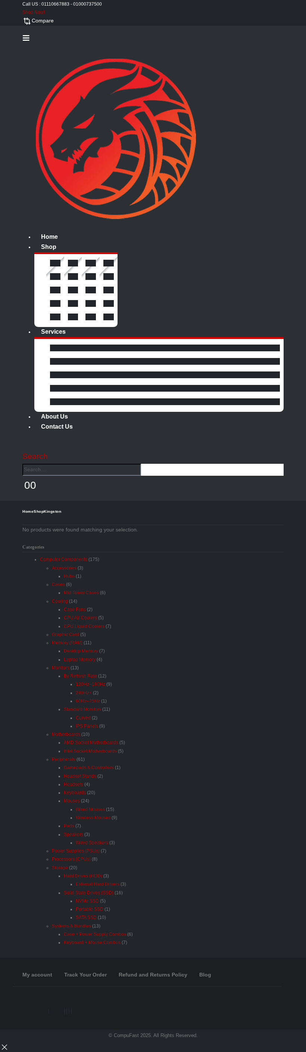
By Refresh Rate (80, 676)
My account (37, 975)
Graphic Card (65, 634)
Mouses (72, 800)
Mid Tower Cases (81, 592)
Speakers (73, 834)
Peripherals (63, 759)
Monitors (60, 667)
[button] (25, 38)
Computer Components (63, 559)
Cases (58, 584)
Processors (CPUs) (71, 859)
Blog (205, 975)
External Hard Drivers (97, 884)
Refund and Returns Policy (153, 975)
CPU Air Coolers (80, 617)
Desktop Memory (81, 651)
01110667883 (55, 3)
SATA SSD (86, 917)
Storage (60, 867)
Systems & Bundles (71, 926)
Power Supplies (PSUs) (76, 851)
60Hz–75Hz (88, 701)
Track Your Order (85, 975)
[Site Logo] (115, 138)
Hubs (69, 576)
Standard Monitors (82, 709)
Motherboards (66, 734)
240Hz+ (84, 692)
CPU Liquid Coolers (84, 626)
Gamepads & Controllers (89, 767)
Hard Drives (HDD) (83, 876)
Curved (83, 718)
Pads (69, 826)
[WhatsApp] (71, 1011)
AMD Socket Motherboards (91, 742)
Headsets (73, 784)
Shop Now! (33, 12)
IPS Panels (87, 726)
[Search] (145, 470)
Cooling (60, 601)
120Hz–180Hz (90, 684)
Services (53, 331)
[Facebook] (64, 1011)
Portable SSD (89, 909)
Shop (48, 247)
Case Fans (75, 609)
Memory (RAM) (67, 642)
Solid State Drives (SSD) (88, 892)
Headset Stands (80, 776)
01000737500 (87, 3)
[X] (66, 1011)
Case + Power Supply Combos (95, 934)
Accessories (64, 568)
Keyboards (75, 792)
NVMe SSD (87, 901)
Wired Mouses (90, 809)
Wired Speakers (92, 842)
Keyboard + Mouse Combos (92, 942)
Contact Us (57, 426)
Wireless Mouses (93, 817)
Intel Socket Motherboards (90, 751)
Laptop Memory (80, 659)
